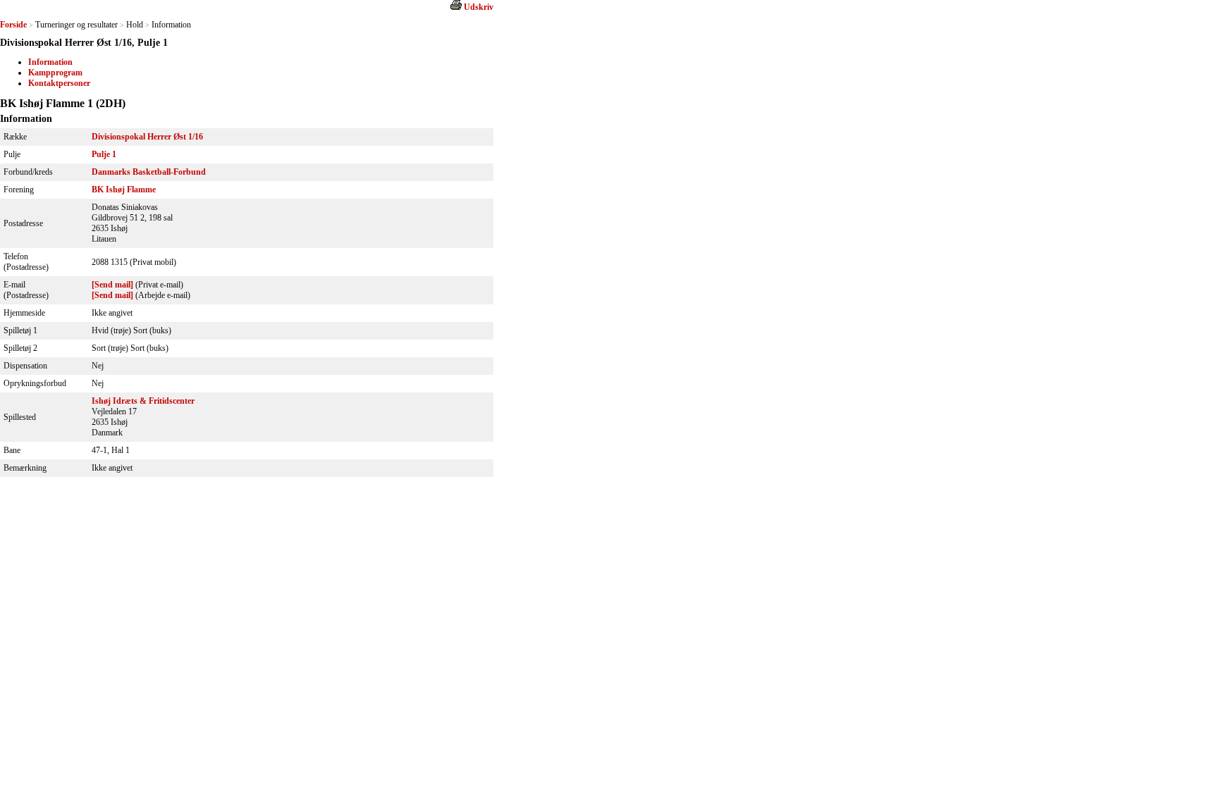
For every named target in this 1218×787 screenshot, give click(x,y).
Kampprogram (55, 73)
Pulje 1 (104, 154)
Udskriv (478, 7)
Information (50, 62)
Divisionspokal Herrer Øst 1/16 (147, 137)
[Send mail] (112, 285)
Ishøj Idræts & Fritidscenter (143, 401)
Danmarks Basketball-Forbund (149, 172)
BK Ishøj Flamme (124, 189)
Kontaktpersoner (59, 83)
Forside (13, 25)
